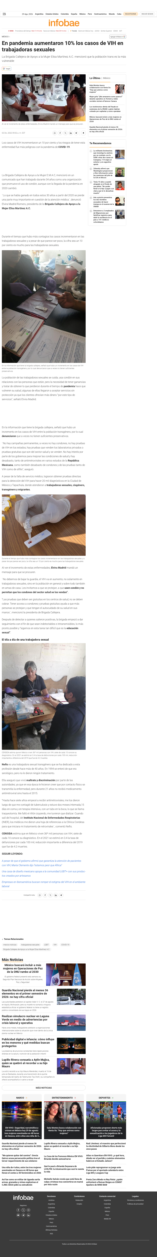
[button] (4, 14)
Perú (90, 14)
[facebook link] (18, 1210)
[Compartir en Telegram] (76, 133)
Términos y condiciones (135, 1200)
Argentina (39, 14)
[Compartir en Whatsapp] (55, 133)
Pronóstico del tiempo (28, 31)
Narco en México (54, 31)
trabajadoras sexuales (30, 945)
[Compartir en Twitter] (65, 133)
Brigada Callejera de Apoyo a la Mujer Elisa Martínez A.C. (26, 949)
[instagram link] (28, 1210)
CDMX (115, 31)
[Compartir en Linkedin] (71, 133)
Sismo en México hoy (85, 31)
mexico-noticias (9, 945)
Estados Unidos (52, 14)
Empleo (79, 1204)
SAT (120, 31)
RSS (51, 1234)
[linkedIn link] (28, 1215)
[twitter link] (23, 1210)
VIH (55, 945)
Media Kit (107, 1219)
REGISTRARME (130, 14)
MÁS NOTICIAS (44, 1087)
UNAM (97, 31)
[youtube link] (18, 1215)
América (51, 1200)
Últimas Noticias (51, 1230)
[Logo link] (64, 23)
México (82, 14)
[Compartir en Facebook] (60, 133)
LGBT (46, 945)
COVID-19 (65, 945)
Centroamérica (100, 14)
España (74, 14)
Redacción (79, 1200)
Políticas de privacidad (135, 1204)
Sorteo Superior (106, 31)
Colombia (65, 14)
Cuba (119, 14)
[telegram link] (23, 1215)
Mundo (112, 14)
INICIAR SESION (147, 14)
